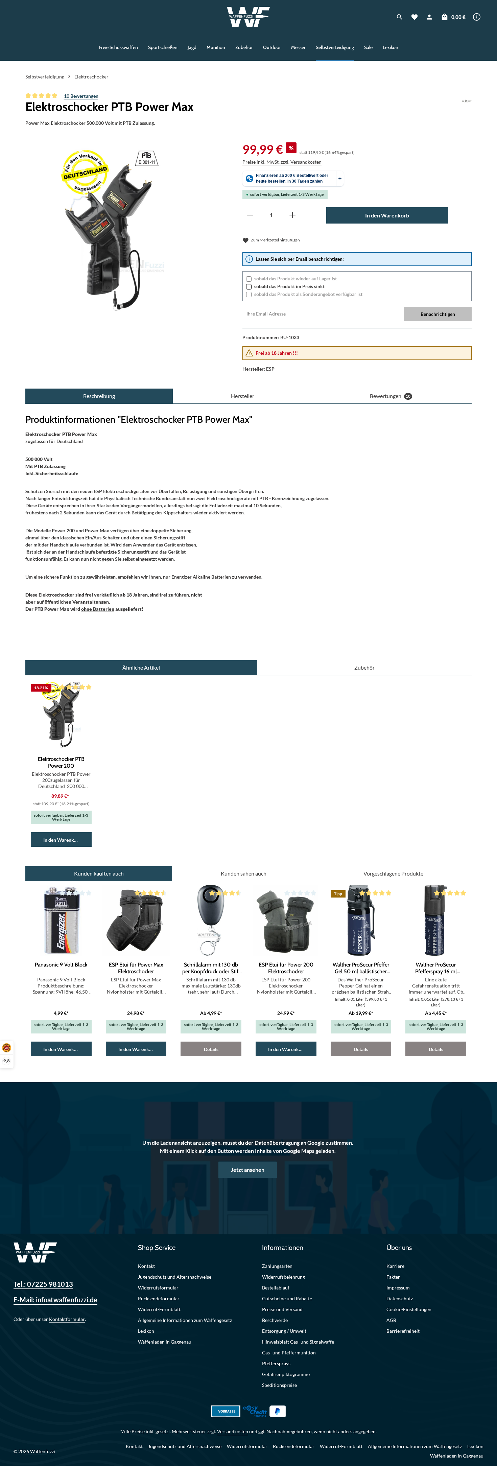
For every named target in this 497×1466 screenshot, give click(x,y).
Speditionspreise (279, 1385)
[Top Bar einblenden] (476, 17)
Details (211, 1049)
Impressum (398, 1287)
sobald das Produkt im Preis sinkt (289, 286)
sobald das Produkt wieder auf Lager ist (295, 278)
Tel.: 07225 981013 (43, 1284)
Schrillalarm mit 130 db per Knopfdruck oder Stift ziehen (211, 968)
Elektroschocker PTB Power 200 (61, 762)
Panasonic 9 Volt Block (61, 964)
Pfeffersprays (276, 1363)
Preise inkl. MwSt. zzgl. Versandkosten (282, 162)
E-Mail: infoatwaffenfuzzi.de (55, 1300)
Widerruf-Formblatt (159, 1309)
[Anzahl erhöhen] (292, 215)
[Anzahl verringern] (250, 215)
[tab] (99, 396)
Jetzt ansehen (247, 1169)
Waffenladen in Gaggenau (164, 1342)
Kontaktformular (67, 1319)
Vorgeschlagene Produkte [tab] (393, 873)
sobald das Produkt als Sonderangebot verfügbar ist (308, 294)
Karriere (395, 1266)
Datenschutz (399, 1298)
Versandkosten (232, 1431)
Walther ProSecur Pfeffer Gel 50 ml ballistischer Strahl (361, 968)
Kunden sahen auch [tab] (243, 873)
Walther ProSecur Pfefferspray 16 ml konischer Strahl (436, 968)
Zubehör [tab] (364, 667)
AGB (391, 1320)
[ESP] (467, 106)
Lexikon (146, 1331)
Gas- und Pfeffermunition (289, 1352)
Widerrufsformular (158, 1287)
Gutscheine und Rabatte (287, 1298)
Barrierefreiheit (403, 1331)
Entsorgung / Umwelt (284, 1331)
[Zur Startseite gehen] (248, 17)
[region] (115, 230)
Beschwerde (275, 1320)
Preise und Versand (282, 1309)
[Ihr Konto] (429, 17)
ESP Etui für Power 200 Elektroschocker (286, 968)
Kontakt (146, 1266)
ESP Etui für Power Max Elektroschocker (136, 968)
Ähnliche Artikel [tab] (141, 667)
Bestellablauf (275, 1287)
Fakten (393, 1277)
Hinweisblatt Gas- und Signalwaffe (298, 1342)
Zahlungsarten (277, 1266)
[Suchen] (399, 17)
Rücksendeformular (159, 1298)
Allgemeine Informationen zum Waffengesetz (185, 1320)
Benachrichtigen (438, 314)
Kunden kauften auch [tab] (99, 873)
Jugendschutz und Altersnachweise (174, 1277)
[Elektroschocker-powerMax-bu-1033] (115, 230)
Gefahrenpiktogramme (286, 1374)
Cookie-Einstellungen (408, 1309)
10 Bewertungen (81, 96)
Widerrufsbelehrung (283, 1277)
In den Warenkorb (387, 215)
